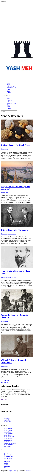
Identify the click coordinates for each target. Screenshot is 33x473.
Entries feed (7, 455)
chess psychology (9, 436)
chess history (4, 234)
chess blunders (8, 428)
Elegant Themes (12, 470)
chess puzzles (8, 438)
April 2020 (7, 420)
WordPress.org (8, 458)
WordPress (28, 470)
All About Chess (11, 87)
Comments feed (8, 456)
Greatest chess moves (10, 443)
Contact (9, 92)
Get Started (4, 399)
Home (8, 83)
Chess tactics (7, 441)
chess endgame (8, 430)
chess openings (5, 192)
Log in (6, 453)
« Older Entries (5, 380)
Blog (8, 91)
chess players (12, 234)
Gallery (9, 89)
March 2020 (7, 421)
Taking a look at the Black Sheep (15, 145)
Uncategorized (8, 446)
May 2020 (7, 418)
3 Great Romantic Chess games (15, 230)
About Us (9, 84)
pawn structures (8, 444)
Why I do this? (11, 86)
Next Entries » (5, 382)
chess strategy (4, 149)
